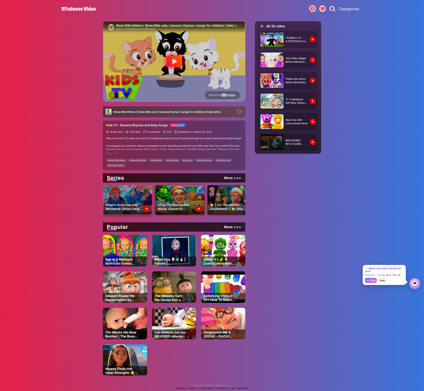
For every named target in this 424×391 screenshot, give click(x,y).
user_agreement (239, 388)
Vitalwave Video (78, 8)
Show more (112, 153)
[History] (312, 9)
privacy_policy (206, 388)
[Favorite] (322, 9)
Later (382, 280)
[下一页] (240, 200)
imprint (192, 388)
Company (181, 388)
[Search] (332, 9)
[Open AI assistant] (414, 283)
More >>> (232, 178)
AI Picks (371, 280)
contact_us (222, 388)
